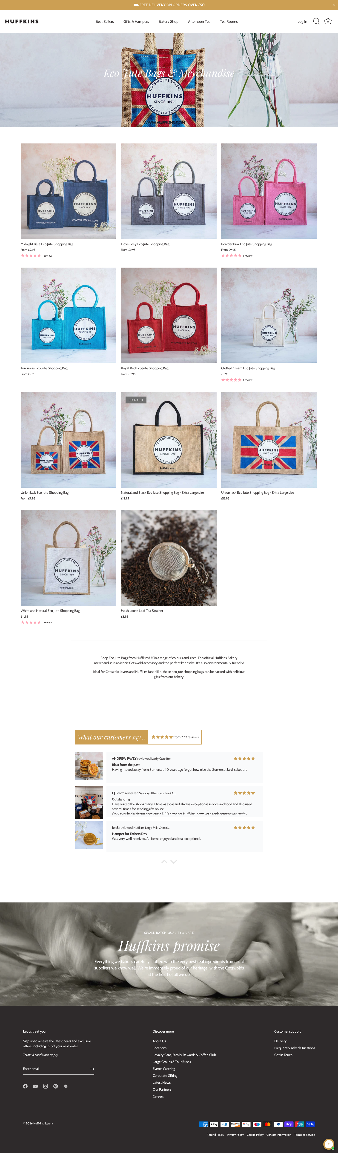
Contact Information (278, 1134)
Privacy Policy (235, 1134)
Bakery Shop (168, 21)
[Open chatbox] (328, 1144)
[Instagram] (45, 1086)
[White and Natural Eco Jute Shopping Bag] (68, 558)
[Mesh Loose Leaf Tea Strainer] (169, 558)
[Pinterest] (55, 1086)
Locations (159, 1048)
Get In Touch (283, 1055)
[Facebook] (25, 1086)
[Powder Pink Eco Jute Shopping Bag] (269, 191)
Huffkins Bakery (43, 1123)
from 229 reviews (186, 737)
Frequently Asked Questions (294, 1048)
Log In (302, 21)
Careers (158, 1096)
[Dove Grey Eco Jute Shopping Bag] (169, 191)
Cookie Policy (255, 1134)
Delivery (280, 1041)
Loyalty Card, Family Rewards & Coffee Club (184, 1055)
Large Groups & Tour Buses (172, 1062)
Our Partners (162, 1089)
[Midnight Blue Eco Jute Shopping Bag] (68, 191)
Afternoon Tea (199, 21)
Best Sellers (105, 21)
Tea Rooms (229, 21)
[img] (162, 737)
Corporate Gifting (165, 1076)
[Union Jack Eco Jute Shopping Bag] (68, 440)
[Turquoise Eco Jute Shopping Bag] (68, 315)
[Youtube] (35, 1086)
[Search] (316, 21)
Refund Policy (215, 1134)
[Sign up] (92, 1069)
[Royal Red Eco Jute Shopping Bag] (169, 315)
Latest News (162, 1082)
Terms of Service (304, 1134)
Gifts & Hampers (136, 21)
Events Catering (164, 1069)
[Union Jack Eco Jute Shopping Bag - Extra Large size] (269, 440)
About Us (159, 1041)
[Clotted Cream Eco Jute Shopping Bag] (269, 315)
